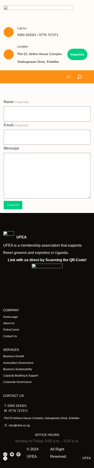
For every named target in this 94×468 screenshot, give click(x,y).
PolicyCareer (11, 329)
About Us (9, 323)
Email (16, 125)
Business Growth (13, 356)
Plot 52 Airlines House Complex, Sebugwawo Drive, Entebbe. (42, 418)
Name (16, 102)
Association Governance (18, 362)
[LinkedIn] (18, 454)
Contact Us (13, 205)
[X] (5, 458)
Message (11, 148)
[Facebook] (12, 454)
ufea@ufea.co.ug (19, 425)
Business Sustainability (17, 369)
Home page (10, 317)
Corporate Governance (17, 382)
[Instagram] (5, 454)
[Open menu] (68, 77)
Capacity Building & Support (20, 375)
